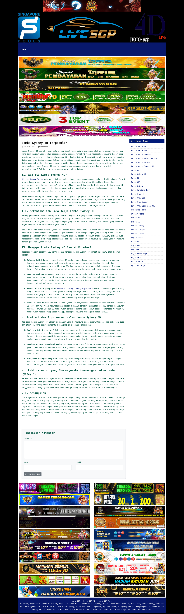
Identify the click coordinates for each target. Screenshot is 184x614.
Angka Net (35, 604)
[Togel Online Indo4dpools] (54, 592)
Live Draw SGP (138, 198)
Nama (26, 462)
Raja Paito (136, 257)
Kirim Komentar (32, 474)
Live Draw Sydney (139, 202)
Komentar (44, 147)
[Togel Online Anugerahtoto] (129, 534)
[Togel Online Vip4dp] (129, 511)
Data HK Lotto (77, 609)
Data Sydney (137, 186)
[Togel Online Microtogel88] (54, 488)
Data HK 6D (136, 170)
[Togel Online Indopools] (129, 569)
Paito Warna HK (138, 146)
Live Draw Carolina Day (143, 206)
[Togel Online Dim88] (92, 74)
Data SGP (135, 182)
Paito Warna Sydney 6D (142, 166)
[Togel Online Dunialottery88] (129, 523)
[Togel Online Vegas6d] (54, 523)
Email (78, 462)
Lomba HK (135, 218)
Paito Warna (137, 261)
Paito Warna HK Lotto (57, 609)
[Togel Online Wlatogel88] (54, 557)
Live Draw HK (137, 194)
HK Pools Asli (145, 609)
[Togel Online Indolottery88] (129, 546)
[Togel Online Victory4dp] (54, 500)
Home (23, 49)
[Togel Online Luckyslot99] (129, 500)
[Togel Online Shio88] (129, 580)
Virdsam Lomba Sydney (32, 179)
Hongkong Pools (138, 210)
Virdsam (135, 242)
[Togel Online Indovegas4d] (129, 592)
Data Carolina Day (140, 190)
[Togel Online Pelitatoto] (92, 120)
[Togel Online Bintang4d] (54, 546)
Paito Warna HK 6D (140, 162)
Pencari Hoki (137, 234)
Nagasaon (135, 245)
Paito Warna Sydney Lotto (123, 609)
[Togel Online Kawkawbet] (54, 511)
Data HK (135, 178)
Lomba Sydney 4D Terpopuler (44, 142)
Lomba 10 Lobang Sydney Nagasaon (74, 289)
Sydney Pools (137, 214)
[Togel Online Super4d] (92, 85)
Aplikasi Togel (138, 265)
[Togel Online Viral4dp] (92, 131)
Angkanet (135, 249)
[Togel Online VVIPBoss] (92, 63)
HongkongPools (143, 607)
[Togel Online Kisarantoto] (92, 108)
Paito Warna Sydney (141, 154)
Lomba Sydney (137, 226)
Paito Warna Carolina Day (144, 158)
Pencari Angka (138, 230)
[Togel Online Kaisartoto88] (54, 580)
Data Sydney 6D (138, 174)
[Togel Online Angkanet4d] (129, 557)
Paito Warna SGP (139, 150)
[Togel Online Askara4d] (54, 534)
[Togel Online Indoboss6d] (129, 488)
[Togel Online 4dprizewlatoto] (54, 569)
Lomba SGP (136, 222)
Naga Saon (75, 604)
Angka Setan (137, 238)
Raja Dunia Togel (139, 253)
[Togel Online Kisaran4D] (92, 97)
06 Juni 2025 (29, 147)
